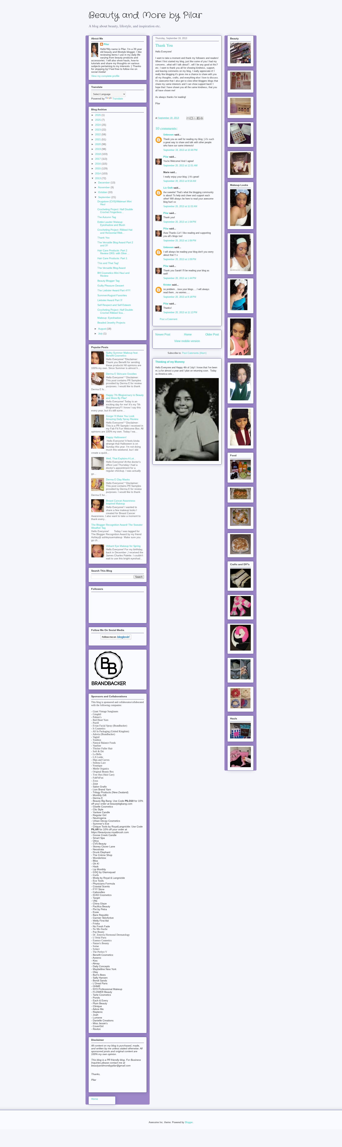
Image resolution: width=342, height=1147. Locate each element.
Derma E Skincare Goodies (121, 373)
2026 (98, 115)
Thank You (103, 237)
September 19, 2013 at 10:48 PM (180, 150)
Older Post (212, 334)
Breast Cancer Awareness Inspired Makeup (120, 502)
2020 (98, 144)
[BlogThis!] (191, 118)
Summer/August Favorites (112, 295)
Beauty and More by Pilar (145, 15)
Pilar (166, 156)
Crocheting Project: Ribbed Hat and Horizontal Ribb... (114, 231)
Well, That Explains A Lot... (121, 458)
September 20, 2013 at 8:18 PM (179, 297)
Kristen (167, 284)
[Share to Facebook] (198, 118)
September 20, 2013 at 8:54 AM (179, 181)
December (104, 182)
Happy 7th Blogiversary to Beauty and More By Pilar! (125, 396)
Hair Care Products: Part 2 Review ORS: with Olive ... (113, 252)
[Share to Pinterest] (201, 118)
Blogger (189, 1122)
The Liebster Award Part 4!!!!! (113, 290)
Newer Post (162, 334)
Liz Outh (168, 187)
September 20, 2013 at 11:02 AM (180, 206)
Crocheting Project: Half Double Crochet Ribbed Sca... (115, 311)
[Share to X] (195, 118)
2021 (98, 139)
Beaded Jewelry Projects (111, 322)
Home (188, 334)
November (104, 187)
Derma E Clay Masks (118, 479)
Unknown (168, 134)
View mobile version (187, 341)
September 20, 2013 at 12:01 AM (180, 165)
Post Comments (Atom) (194, 353)
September (104, 197)
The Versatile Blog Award (111, 267)
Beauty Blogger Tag (108, 280)
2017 (98, 158)
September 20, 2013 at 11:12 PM (180, 312)
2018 (98, 154)
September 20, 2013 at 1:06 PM (179, 240)
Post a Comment (168, 319)
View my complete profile (105, 76)
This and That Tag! (108, 263)
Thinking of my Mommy (170, 361)
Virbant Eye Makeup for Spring (123, 546)
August (102, 328)
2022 (98, 134)
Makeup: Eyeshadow (109, 317)
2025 (98, 119)
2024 (98, 124)
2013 (98, 178)
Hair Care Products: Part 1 (112, 258)
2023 (98, 129)
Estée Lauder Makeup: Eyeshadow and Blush (111, 223)
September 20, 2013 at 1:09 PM (179, 259)
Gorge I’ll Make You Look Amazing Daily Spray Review (122, 417)
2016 (98, 163)
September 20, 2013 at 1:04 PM (179, 221)
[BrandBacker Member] (109, 685)
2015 (98, 168)
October (103, 192)
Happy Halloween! (116, 437)
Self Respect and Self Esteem (114, 305)
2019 (98, 149)
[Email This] (188, 118)
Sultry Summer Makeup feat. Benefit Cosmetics (122, 354)
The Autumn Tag (106, 217)
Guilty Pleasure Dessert (110, 285)
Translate (117, 98)
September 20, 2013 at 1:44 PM (179, 278)
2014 (98, 173)
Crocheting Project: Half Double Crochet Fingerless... (115, 211)
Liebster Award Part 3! (109, 300)
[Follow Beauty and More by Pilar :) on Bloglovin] (115, 638)
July (100, 333)
